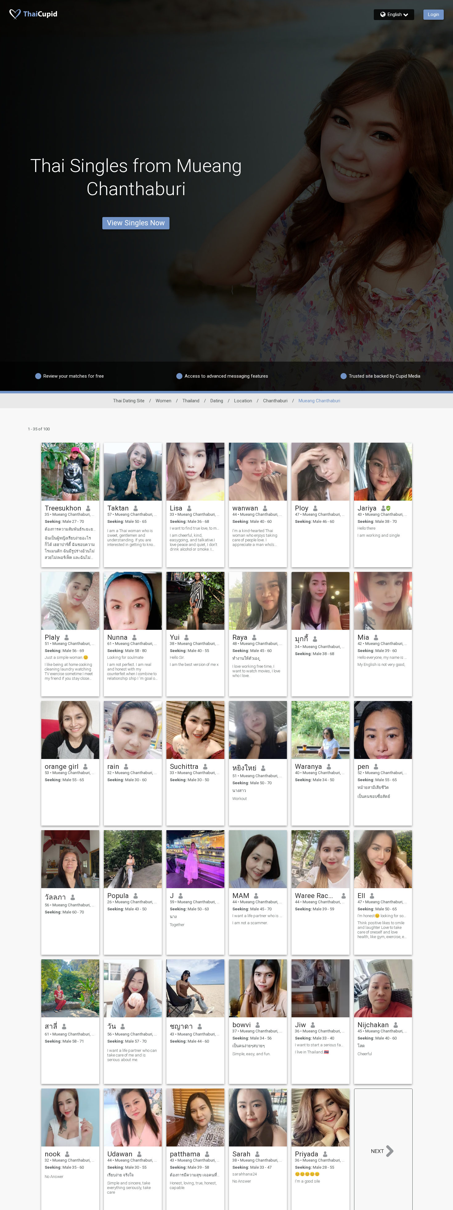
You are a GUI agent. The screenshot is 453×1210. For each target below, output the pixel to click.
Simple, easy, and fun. (251, 1054)
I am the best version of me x (194, 664)
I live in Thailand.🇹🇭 (312, 1052)
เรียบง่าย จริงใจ (120, 1175)
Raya (239, 637)
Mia (363, 637)
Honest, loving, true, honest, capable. (193, 1185)
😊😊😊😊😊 (307, 1174)
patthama (185, 1154)
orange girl (62, 766)
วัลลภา (55, 897)
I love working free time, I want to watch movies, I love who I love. (256, 671)
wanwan (245, 508)
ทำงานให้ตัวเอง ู (246, 658)
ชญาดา (181, 1026)
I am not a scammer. (250, 923)
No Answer (54, 1176)
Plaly (52, 637)
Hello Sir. (177, 657)
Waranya (308, 766)
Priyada (306, 1154)
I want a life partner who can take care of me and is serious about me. (132, 1055)
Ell (361, 896)
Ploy (301, 508)
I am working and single (378, 535)
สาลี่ (51, 1026)
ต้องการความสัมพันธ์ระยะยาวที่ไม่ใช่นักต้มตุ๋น (70, 529)
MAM (240, 896)
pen (363, 766)
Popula (118, 896)
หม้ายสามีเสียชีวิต (373, 787)
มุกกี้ (301, 639)
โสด (361, 1046)
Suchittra (184, 766)
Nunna (117, 637)
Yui (175, 637)
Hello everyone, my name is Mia (383, 657)
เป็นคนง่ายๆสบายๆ (248, 1046)
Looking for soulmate (125, 657)
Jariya (367, 508)
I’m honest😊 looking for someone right (383, 915)
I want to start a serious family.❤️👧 (320, 1045)
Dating (216, 401)
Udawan (120, 1154)
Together (177, 924)
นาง (173, 916)
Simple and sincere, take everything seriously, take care (129, 1188)
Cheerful (364, 1054)
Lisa (176, 508)
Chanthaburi (275, 401)
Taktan (118, 508)
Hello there (366, 528)
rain (113, 766)
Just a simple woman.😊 (66, 657)
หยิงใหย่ (244, 768)
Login (433, 14)
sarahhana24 (244, 1174)
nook (52, 1154)
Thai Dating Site (129, 401)
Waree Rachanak (316, 896)
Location (243, 401)
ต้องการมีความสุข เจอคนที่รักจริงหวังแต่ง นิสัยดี (195, 1175)
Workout (239, 798)
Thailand (190, 401)
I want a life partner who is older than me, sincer (258, 915)
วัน (111, 1026)
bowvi (241, 1025)
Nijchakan (373, 1025)
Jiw (300, 1025)
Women (163, 401)
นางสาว (239, 790)
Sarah (241, 1154)
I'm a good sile (307, 1181)
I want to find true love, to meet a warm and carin (195, 528)
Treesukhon (63, 508)
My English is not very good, (381, 664)
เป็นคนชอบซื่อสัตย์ (373, 796)
